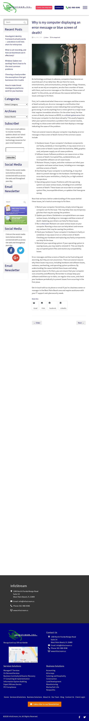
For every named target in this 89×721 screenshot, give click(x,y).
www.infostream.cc (20, 610)
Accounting (50, 670)
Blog (62, 697)
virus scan (45, 223)
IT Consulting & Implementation (16, 679)
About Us (46, 697)
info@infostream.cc (26, 601)
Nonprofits (50, 690)
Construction (51, 679)
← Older (37, 323)
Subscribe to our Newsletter (46, 704)
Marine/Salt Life (52, 687)
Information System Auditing (15, 681)
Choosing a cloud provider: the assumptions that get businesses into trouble (15, 77)
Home (6, 697)
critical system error (73, 115)
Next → (81, 323)
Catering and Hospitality (56, 676)
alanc (47, 37)
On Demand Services (11, 673)
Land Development (53, 681)
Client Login (80, 697)
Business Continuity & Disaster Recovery (19, 676)
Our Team (55, 697)
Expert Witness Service (12, 684)
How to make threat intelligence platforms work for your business (14, 88)
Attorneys (50, 673)
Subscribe (11, 157)
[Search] (24, 23)
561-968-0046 (74, 7)
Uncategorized (55, 37)
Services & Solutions (18, 697)
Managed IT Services (11, 670)
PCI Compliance (9, 687)
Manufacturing (52, 684)
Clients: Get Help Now (44, 7)
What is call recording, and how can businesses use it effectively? (15, 53)
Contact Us (59, 7)
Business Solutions (34, 697)
